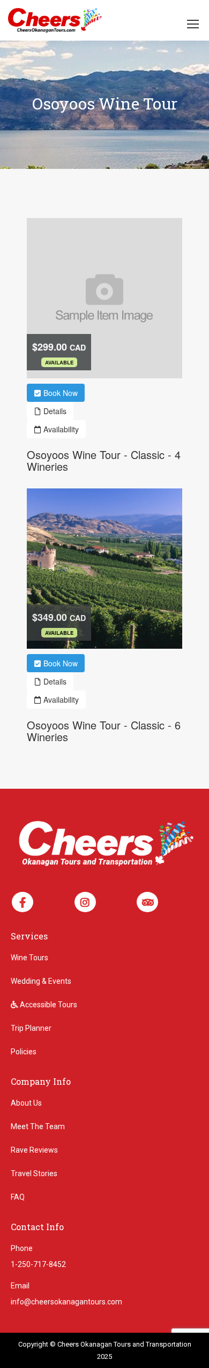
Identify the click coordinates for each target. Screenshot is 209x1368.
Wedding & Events (41, 981)
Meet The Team (38, 1126)
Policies (23, 1051)
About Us (26, 1103)
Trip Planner (31, 1028)
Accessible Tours (47, 1004)
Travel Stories (34, 1173)
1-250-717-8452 (38, 1264)
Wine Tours (29, 957)
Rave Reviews (34, 1150)
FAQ (18, 1197)
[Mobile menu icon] (193, 24)
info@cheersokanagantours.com (66, 1301)
